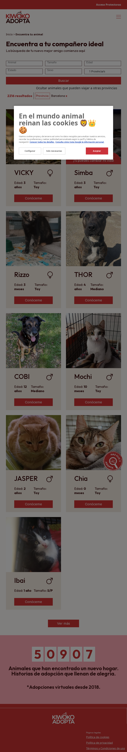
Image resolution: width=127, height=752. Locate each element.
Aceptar (97, 151)
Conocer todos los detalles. (42, 142)
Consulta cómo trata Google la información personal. (79, 142)
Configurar (30, 151)
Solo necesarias (54, 151)
